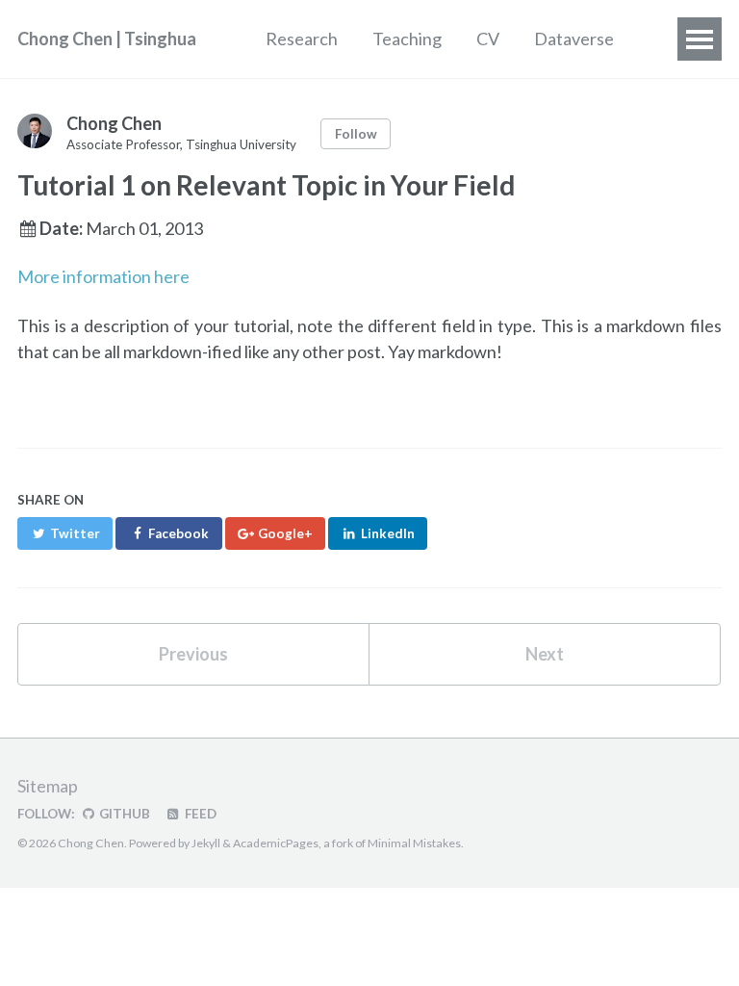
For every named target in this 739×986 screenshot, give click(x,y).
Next (544, 653)
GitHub (123, 813)
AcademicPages (276, 843)
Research (302, 38)
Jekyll (205, 843)
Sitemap (47, 785)
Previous (193, 653)
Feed (199, 813)
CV (487, 38)
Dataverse (574, 38)
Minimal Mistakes (414, 843)
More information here (103, 276)
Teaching (407, 38)
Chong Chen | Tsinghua (106, 38)
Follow (356, 134)
